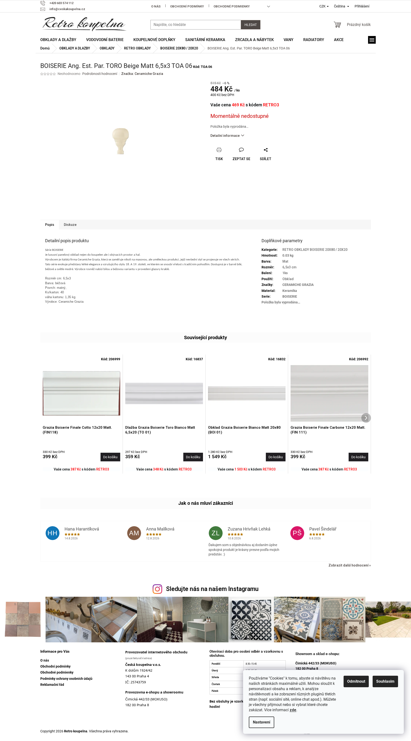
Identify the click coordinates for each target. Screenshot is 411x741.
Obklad (288, 279)
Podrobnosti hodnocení (99, 74)
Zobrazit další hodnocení (348, 565)
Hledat (250, 25)
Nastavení (261, 722)
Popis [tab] (49, 225)
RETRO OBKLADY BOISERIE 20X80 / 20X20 (314, 250)
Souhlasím (385, 681)
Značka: (142, 74)
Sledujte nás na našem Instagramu (212, 588)
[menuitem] (58, 40)
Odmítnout (356, 681)
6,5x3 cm (289, 267)
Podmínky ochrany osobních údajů (66, 679)
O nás (156, 6)
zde (293, 710)
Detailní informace (225, 136)
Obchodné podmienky (232, 6)
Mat (285, 261)
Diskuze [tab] (70, 225)
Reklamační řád (52, 685)
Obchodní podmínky (187, 6)
